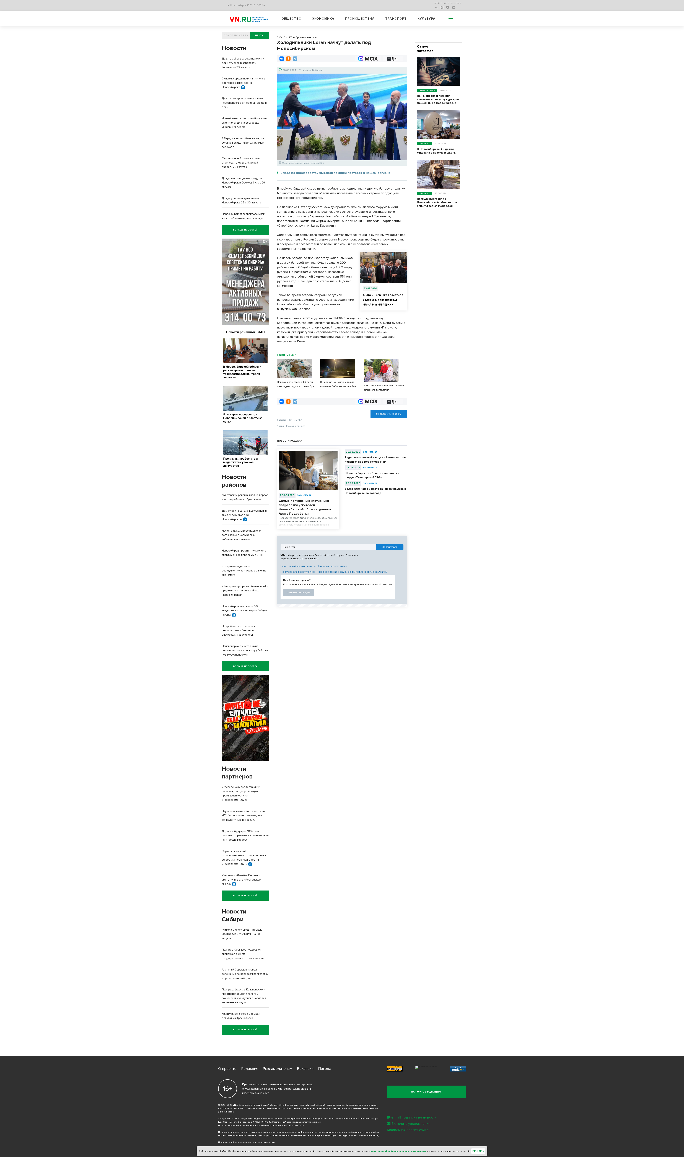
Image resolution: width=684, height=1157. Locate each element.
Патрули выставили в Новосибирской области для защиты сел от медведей (437, 202)
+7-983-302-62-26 (294, 1125)
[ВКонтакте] (281, 58)
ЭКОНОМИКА (304, 495)
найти (259, 35)
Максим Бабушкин (313, 70)
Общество (291, 18)
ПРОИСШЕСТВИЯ (427, 90)
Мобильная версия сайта (407, 1130)
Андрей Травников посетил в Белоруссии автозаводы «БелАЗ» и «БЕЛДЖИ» (383, 299)
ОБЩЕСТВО (424, 143)
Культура (427, 18)
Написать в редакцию (426, 1092)
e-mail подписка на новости (414, 1117)
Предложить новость (388, 413)
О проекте (227, 1069)
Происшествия (360, 18)
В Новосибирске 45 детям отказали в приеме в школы (436, 150)
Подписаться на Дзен (298, 592)
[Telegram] (295, 58)
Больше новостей (245, 230)
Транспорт (396, 18)
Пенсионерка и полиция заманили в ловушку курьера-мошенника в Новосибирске (438, 99)
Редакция (249, 1069)
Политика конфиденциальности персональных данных (246, 1142)
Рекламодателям (277, 1069)
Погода (324, 1069)
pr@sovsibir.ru (267, 1125)
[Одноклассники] (288, 58)
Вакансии (305, 1069)
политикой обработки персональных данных (398, 1151)
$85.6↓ (261, 5)
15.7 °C (251, 5)
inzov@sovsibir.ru (312, 1122)
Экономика (323, 18)
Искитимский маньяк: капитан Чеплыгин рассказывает (314, 566)
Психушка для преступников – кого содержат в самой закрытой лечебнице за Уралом (334, 571)
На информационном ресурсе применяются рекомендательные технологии (257, 1132)
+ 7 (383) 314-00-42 (262, 1122)
